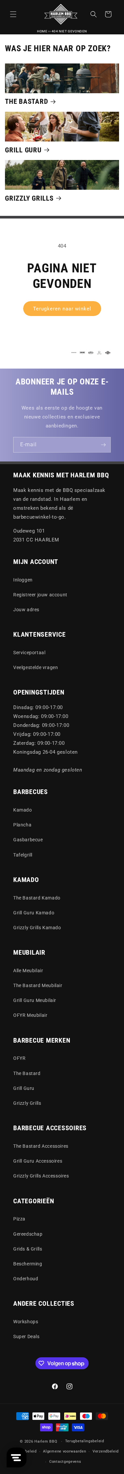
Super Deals (26, 1336)
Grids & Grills (27, 1249)
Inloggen (23, 579)
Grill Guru (23, 150)
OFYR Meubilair (30, 1015)
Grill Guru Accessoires (37, 1161)
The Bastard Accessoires (40, 1146)
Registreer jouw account (40, 594)
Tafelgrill (22, 854)
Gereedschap (28, 1234)
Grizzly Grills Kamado (37, 927)
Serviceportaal (29, 652)
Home (42, 31)
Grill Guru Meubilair (34, 1000)
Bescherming (27, 1263)
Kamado (22, 810)
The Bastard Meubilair (37, 985)
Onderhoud (25, 1278)
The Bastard (26, 101)
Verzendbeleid (106, 1451)
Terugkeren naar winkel (62, 309)
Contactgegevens (65, 1461)
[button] (13, 14)
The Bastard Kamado (37, 897)
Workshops (25, 1321)
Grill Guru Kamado (33, 912)
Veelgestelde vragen (35, 667)
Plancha (22, 824)
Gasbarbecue (28, 839)
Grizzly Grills (29, 198)
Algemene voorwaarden (64, 1451)
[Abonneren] (103, 445)
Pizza (19, 1218)
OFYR (19, 1058)
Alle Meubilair (28, 970)
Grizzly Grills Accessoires (41, 1175)
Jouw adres (26, 609)
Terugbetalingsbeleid (84, 1441)
